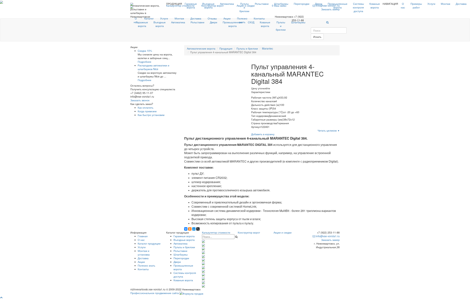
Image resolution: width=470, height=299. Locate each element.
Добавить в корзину (262, 134)
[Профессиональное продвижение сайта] (191, 293)
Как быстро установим (151, 115)
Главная (143, 236)
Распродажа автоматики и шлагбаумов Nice (153, 67)
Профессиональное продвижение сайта (154, 293)
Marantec (267, 48)
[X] (198, 229)
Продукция (225, 48)
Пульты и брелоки (244, 7)
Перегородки (301, 4)
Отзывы (212, 18)
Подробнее (144, 61)
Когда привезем (147, 111)
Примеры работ (416, 5)
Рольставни (262, 4)
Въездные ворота (208, 5)
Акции (227, 18)
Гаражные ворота (191, 5)
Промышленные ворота (337, 5)
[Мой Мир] (194, 229)
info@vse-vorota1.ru (327, 236)
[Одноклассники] (189, 229)
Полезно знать (242, 20)
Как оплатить (145, 107)
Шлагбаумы (281, 4)
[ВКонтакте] (185, 229)
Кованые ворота (374, 5)
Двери (318, 4)
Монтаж (445, 4)
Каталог (149, 18)
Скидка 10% (145, 50)
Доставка (461, 4)
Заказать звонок (139, 100)
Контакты (259, 18)
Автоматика (227, 4)
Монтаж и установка (144, 252)
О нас (403, 5)
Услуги (431, 4)
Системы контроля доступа (358, 7)
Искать (317, 37)
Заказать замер (330, 240)
